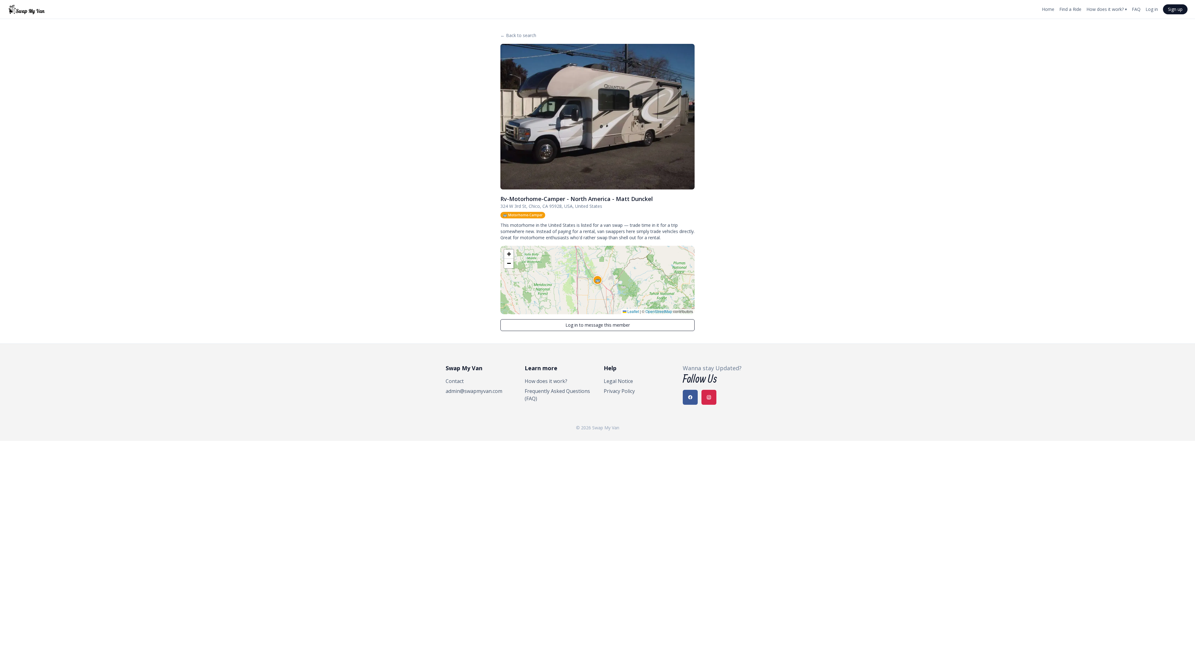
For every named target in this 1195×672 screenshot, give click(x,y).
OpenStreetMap (658, 311)
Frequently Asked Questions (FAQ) (557, 395)
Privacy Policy (619, 391)
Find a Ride (1070, 9)
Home (1048, 9)
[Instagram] (708, 397)
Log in (1152, 9)
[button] (597, 280)
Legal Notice (618, 381)
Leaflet (632, 311)
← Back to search (518, 35)
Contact (455, 381)
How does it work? (1106, 9)
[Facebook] (690, 397)
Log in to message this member (597, 325)
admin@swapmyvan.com (474, 391)
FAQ (1136, 9)
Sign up (1175, 9)
